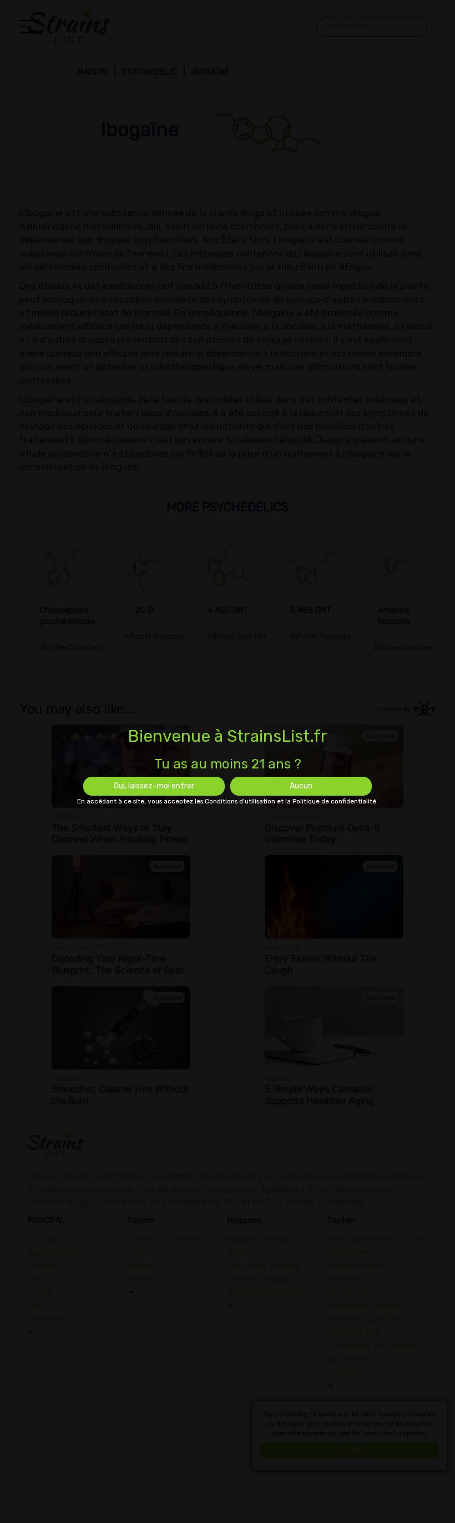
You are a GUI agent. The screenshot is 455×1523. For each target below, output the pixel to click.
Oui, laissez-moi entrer (154, 786)
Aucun (301, 786)
